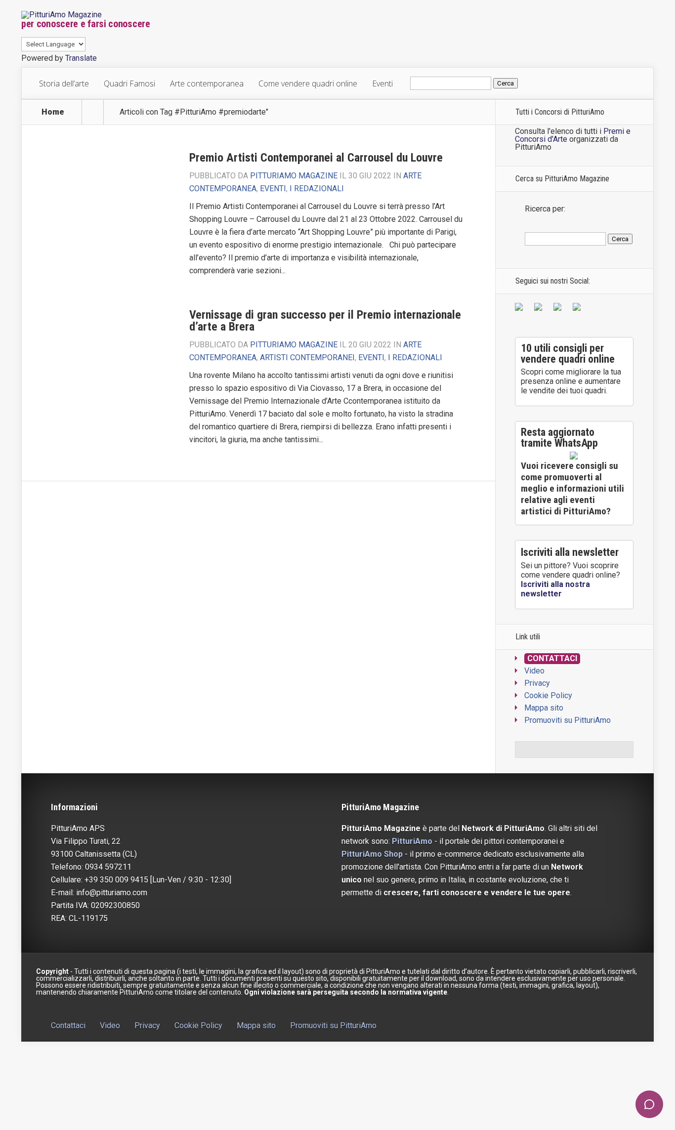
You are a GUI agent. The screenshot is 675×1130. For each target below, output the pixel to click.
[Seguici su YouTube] (559, 309)
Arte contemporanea (207, 83)
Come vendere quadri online (307, 83)
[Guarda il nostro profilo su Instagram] (579, 309)
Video (534, 670)
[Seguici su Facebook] (521, 309)
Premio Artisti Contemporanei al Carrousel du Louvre (316, 158)
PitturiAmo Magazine (294, 175)
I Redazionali (317, 188)
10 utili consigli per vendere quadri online (568, 353)
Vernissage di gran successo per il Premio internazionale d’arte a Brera (325, 321)
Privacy (537, 683)
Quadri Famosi (129, 83)
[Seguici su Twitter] (540, 309)
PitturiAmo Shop (372, 854)
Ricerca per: (545, 208)
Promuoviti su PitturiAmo (567, 720)
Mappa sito (543, 707)
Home (53, 112)
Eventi (382, 83)
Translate (81, 58)
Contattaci (552, 658)
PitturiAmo (412, 841)
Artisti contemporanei (307, 357)
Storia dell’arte (64, 83)
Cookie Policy (548, 695)
